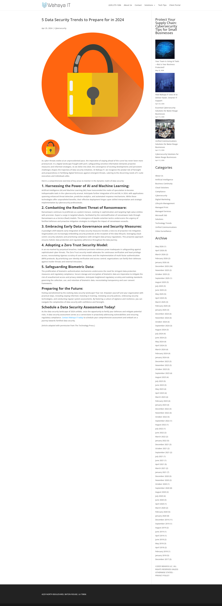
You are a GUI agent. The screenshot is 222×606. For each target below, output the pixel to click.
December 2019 (162, 519)
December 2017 (162, 559)
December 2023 (162, 361)
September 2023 (162, 373)
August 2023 (160, 377)
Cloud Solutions (162, 187)
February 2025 (161, 306)
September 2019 (162, 523)
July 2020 (159, 496)
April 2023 (159, 393)
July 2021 (159, 456)
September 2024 (162, 325)
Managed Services (163, 211)
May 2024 (159, 341)
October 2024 (161, 322)
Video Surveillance (163, 231)
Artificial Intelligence (164, 179)
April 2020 (159, 504)
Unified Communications (166, 227)
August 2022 (160, 424)
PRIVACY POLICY (162, 575)
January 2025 (160, 310)
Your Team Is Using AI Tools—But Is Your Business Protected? (167, 64)
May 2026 (159, 246)
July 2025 (159, 286)
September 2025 (162, 278)
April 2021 (159, 464)
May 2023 (159, 389)
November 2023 (162, 365)
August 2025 (160, 282)
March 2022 (160, 436)
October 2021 (161, 448)
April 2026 (159, 250)
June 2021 (159, 460)
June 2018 (159, 539)
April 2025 (159, 298)
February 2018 (161, 551)
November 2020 (162, 480)
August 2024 (160, 329)
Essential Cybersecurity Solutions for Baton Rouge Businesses (166, 110)
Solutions (149, 5)
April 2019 (159, 535)
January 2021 (160, 472)
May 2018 (159, 543)
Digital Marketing (162, 199)
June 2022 (159, 432)
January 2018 (160, 555)
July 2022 (159, 428)
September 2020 (162, 488)
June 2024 (159, 337)
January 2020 (160, 516)
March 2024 (160, 349)
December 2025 (162, 266)
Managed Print (161, 207)
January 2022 (160, 440)
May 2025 (159, 294)
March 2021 (160, 468)
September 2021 (162, 452)
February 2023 (161, 401)
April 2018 (159, 547)
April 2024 (159, 345)
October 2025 (161, 274)
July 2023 (159, 381)
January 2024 (160, 357)
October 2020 (161, 484)
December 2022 (162, 409)
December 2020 (162, 476)
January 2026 (160, 262)
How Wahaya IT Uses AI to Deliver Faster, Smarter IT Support (166, 97)
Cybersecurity (60, 28)
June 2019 (159, 531)
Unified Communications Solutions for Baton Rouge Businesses (166, 144)
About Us (128, 5)
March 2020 (160, 508)
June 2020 (159, 500)
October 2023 (161, 369)
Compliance (160, 191)
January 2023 (160, 405)
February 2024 (161, 353)
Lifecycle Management (165, 203)
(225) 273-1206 (115, 5)
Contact (138, 5)
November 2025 (162, 270)
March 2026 (160, 254)
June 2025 (159, 290)
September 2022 (162, 421)
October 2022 (161, 417)
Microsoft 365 (161, 215)
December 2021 (162, 444)
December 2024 (162, 314)
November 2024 (162, 318)
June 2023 (159, 385)
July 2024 (159, 333)
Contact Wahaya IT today (73, 317)
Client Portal (174, 5)
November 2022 (162, 413)
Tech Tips (162, 5)
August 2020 (160, 492)
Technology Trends (163, 223)
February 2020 (161, 512)
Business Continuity (163, 183)
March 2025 (160, 302)
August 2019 (160, 527)
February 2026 (161, 258)
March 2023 (160, 397)
